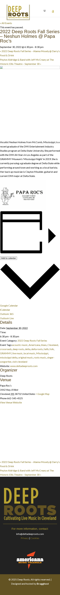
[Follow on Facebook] (20, 590)
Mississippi (42, 353)
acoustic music (20, 344)
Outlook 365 (7, 313)
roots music (40, 357)
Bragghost (43, 583)
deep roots (18, 349)
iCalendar (5, 309)
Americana (34, 344)
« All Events (6, 23)
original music (25, 357)
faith (46, 349)
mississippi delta (8, 357)
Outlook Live (7, 318)
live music (17, 353)
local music (29, 353)
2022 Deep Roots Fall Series (32, 340)
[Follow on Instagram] (33, 590)
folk (52, 349)
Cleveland (53, 344)
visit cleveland (19, 361)
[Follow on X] (26, 590)
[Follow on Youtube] (39, 590)
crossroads (6, 349)
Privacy (25, 538)
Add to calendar (8, 258)
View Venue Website (11, 402)
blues (44, 344)
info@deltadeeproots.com (30, 533)
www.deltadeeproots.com (24, 365)
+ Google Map (42, 393)
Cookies (34, 538)
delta (27, 349)
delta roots (37, 349)
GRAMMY (5, 353)
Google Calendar (9, 305)
